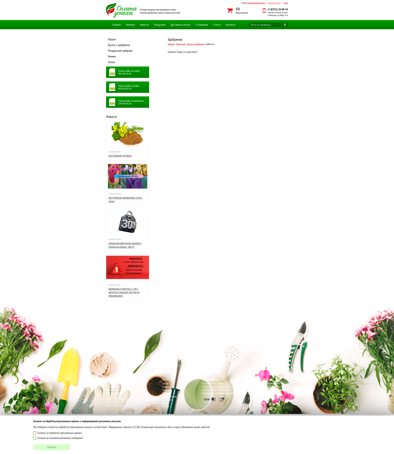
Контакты (231, 24)
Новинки (130, 24)
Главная (116, 24)
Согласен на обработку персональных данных (59, 433)
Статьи (217, 24)
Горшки (112, 39)
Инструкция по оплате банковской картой (218, 393)
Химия (111, 62)
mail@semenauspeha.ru (256, 3)
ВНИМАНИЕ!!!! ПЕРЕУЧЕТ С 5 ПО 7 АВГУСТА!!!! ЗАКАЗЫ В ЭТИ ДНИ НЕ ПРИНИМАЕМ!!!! (124, 292)
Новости (144, 24)
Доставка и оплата (180, 24)
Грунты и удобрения (119, 45)
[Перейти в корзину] (237, 10)
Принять (52, 447)
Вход (286, 3)
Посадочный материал (120, 51)
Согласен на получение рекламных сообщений (59, 438)
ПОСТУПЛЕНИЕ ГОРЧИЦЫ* (120, 155)
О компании (201, 24)
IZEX (263, 398)
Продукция (160, 24)
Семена (112, 56)
